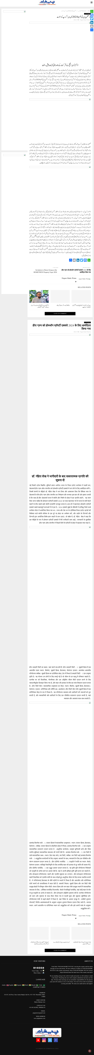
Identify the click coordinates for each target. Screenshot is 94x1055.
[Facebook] (56, 1040)
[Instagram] (44, 1040)
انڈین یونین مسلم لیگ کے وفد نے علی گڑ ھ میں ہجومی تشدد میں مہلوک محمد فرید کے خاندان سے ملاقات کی (39, 943)
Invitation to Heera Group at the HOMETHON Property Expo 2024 (45, 271)
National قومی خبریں (87, 13)
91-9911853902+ (33, 1007)
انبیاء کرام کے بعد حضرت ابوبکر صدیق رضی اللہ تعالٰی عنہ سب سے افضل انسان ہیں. (82, 943)
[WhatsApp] (92, 11)
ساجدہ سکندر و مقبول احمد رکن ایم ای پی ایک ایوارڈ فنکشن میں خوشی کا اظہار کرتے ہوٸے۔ (81, 306)
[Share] (92, 30)
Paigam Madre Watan (84, 20)
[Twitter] (50, 1040)
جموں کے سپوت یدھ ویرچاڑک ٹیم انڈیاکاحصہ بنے (62, 942)
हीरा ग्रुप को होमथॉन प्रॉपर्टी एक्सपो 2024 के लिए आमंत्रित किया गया (76, 271)
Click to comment (60, 314)
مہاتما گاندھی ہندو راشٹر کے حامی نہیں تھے (63, 305)
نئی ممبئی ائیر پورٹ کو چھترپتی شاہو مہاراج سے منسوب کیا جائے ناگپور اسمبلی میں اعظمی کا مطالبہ (40, 306)
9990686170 (42, 1007)
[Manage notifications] (89, 1050)
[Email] (92, 26)
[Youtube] (38, 1040)
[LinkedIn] (92, 22)
